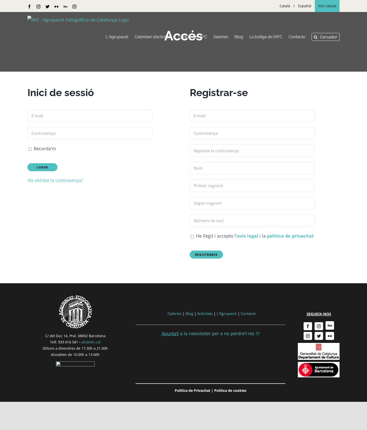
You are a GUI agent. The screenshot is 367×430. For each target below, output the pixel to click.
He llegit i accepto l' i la (254, 236)
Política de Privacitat (192, 390)
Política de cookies (230, 390)
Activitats (205, 313)
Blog (189, 313)
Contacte (248, 313)
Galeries (175, 313)
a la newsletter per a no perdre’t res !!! (211, 333)
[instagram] (319, 326)
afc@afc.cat (91, 342)
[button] (325, 37)
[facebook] (308, 326)
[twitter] (319, 336)
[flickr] (330, 336)
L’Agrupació (227, 313)
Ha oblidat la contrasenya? (55, 180)
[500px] (330, 325)
